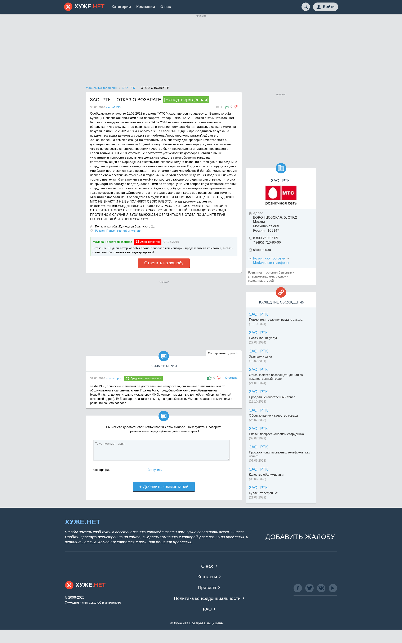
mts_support (114, 378)
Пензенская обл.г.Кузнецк (123, 230)
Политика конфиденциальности (207, 598)
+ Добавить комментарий (163, 486)
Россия (100, 230)
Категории (121, 7)
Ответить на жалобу (163, 263)
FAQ (207, 609)
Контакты (207, 576)
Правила (207, 587)
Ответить (231, 377)
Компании (145, 7)
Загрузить (155, 469)
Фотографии (101, 469)
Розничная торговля (269, 258)
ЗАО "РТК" (259, 314)
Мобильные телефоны (271, 263)
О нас (165, 7)
